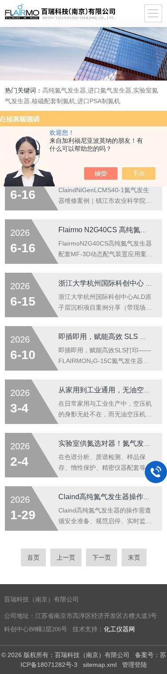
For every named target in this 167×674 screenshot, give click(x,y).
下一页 (101, 557)
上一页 (66, 557)
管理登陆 (134, 664)
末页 (134, 557)
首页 (33, 557)
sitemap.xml (100, 664)
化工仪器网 (119, 629)
